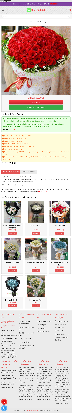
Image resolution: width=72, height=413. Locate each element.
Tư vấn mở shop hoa (43, 332)
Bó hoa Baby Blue (12, 300)
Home (27, 22)
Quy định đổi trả (24, 342)
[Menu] (2, 10)
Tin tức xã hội (59, 331)
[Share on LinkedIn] (14, 163)
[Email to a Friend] (12, 163)
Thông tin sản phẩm (29, 172)
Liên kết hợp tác (42, 325)
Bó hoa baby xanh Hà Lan (59, 264)
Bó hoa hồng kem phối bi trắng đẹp (12, 226)
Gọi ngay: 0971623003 (36, 107)
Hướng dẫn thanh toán (11, 172)
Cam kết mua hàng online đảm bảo (25, 322)
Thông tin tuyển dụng (44, 321)
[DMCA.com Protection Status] (5, 1)
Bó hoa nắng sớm (12, 263)
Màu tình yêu (60, 225)
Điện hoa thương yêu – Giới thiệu (62, 339)
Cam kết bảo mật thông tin (26, 328)
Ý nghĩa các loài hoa (61, 321)
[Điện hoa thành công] (36, 10)
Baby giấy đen (35, 225)
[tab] (10, 172)
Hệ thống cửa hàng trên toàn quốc (26, 347)
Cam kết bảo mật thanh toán (26, 334)
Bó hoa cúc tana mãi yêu (36, 263)
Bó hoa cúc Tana (35, 300)
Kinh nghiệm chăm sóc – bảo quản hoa (62, 326)
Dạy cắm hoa (41, 328)
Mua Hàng (36, 102)
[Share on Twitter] (10, 163)
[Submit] (68, 16)
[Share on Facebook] (8, 163)
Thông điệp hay (60, 334)
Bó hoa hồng (42, 22)
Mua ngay (12, 233)
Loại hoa (34, 22)
